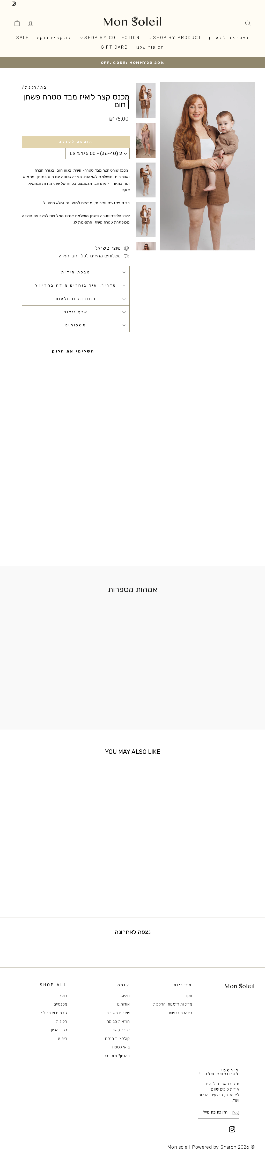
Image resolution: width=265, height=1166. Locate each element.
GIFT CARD (114, 47)
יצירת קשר (121, 1030)
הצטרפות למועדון (229, 37)
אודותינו (123, 1004)
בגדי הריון (59, 1030)
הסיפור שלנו (150, 47)
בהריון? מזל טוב (117, 1056)
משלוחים (75, 325)
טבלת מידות (75, 272)
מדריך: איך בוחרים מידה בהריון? (75, 285)
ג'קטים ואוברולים (53, 1013)
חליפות (30, 87)
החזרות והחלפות (76, 298)
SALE (22, 37)
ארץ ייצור (76, 312)
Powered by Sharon (214, 1147)
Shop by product (176, 37)
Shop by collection (111, 37)
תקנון (188, 995)
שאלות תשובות (118, 1013)
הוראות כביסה (118, 1021)
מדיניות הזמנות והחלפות (172, 1004)
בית (43, 87)
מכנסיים (60, 1004)
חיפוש (125, 995)
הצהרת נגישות (180, 1013)
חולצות (61, 995)
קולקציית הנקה (54, 37)
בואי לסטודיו (120, 1047)
